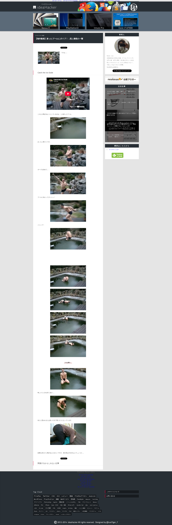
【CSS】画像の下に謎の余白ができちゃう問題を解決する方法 (121, 114)
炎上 (87, 505)
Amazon (87, 499)
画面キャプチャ (76, 511)
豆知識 (73, 499)
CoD (46, 511)
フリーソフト (38, 502)
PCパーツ (41, 511)
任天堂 (59, 508)
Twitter (46, 496)
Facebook (80, 499)
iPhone (47, 505)
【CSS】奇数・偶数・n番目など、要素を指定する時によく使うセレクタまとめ (121, 92)
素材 (76, 508)
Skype (35, 511)
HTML (54, 508)
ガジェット (90, 508)
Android (92, 496)
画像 (57, 499)
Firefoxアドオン (81, 496)
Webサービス (65, 499)
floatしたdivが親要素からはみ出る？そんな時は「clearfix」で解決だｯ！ (121, 136)
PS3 (42, 505)
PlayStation (49, 499)
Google (64, 508)
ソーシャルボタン (71, 502)
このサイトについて (112, 491)
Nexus (95, 502)
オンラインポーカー (86, 484)
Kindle (42, 514)
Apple (55, 502)
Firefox (37, 496)
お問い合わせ (110, 496)
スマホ (99, 511)
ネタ (58, 496)
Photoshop (47, 502)
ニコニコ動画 (82, 508)
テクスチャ (52, 511)
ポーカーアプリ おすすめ (86, 475)
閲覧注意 (61, 502)
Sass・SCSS (54, 505)
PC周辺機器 (84, 511)
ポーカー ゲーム (86, 482)
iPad (70, 511)
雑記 (43, 35)
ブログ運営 (48, 508)
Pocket (57, 514)
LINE (35, 508)
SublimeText (94, 505)
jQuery (58, 511)
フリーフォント (86, 502)
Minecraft (71, 505)
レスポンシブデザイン (66, 514)
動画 (71, 496)
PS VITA (64, 511)
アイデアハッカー (114, 149)
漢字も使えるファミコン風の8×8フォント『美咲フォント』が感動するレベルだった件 (121, 125)
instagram (36, 514)
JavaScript (80, 505)
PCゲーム (97, 508)
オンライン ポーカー (86, 478)
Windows (70, 508)
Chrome (41, 508)
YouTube (95, 499)
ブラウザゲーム (92, 511)
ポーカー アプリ (86, 476)
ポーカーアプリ (86, 485)
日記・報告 (63, 505)
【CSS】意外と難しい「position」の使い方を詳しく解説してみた (122, 103)
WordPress (38, 499)
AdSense (36, 505)
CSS (53, 496)
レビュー (65, 496)
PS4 (79, 502)
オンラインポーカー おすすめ (86, 479)
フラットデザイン (50, 514)
